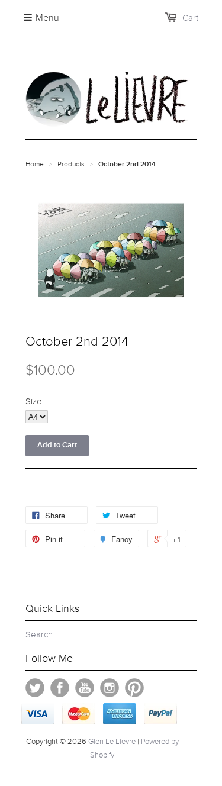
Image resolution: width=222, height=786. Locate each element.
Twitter (34, 687)
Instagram (109, 687)
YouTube (84, 687)
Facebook (59, 687)
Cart (190, 17)
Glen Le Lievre (112, 741)
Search (39, 634)
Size (33, 401)
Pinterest (134, 687)
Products (71, 164)
